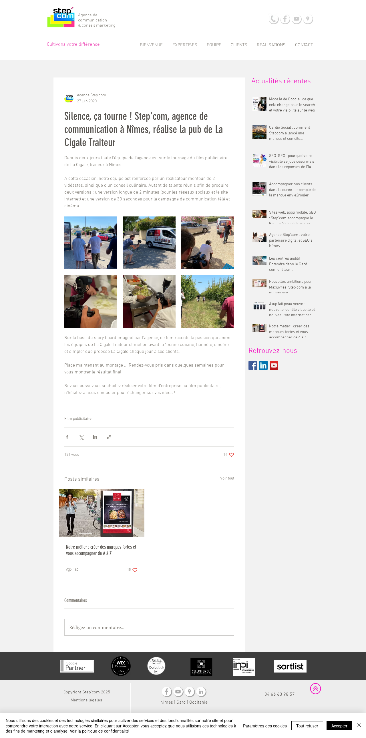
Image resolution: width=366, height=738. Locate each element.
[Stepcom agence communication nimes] (189, 691)
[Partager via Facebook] (67, 437)
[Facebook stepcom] (166, 691)
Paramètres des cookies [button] (265, 726)
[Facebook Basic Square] (252, 365)
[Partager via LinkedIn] (95, 437)
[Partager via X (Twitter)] (81, 437)
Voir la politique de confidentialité (99, 731)
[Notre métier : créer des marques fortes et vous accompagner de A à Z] (101, 513)
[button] (185, 45)
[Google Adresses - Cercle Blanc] (308, 18)
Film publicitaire (78, 418)
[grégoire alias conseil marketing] (201, 691)
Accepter (339, 726)
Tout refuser (307, 726)
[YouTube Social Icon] (274, 365)
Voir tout (227, 478)
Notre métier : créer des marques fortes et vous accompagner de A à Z (101, 550)
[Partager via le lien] (109, 437)
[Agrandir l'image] (90, 242)
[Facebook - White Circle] (285, 18)
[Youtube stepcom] (178, 691)
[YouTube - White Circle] (296, 18)
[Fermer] (359, 725)
